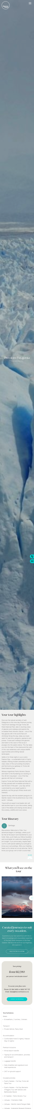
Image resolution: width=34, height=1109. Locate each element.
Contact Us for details (17, 999)
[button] (2, 897)
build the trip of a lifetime (17, 951)
